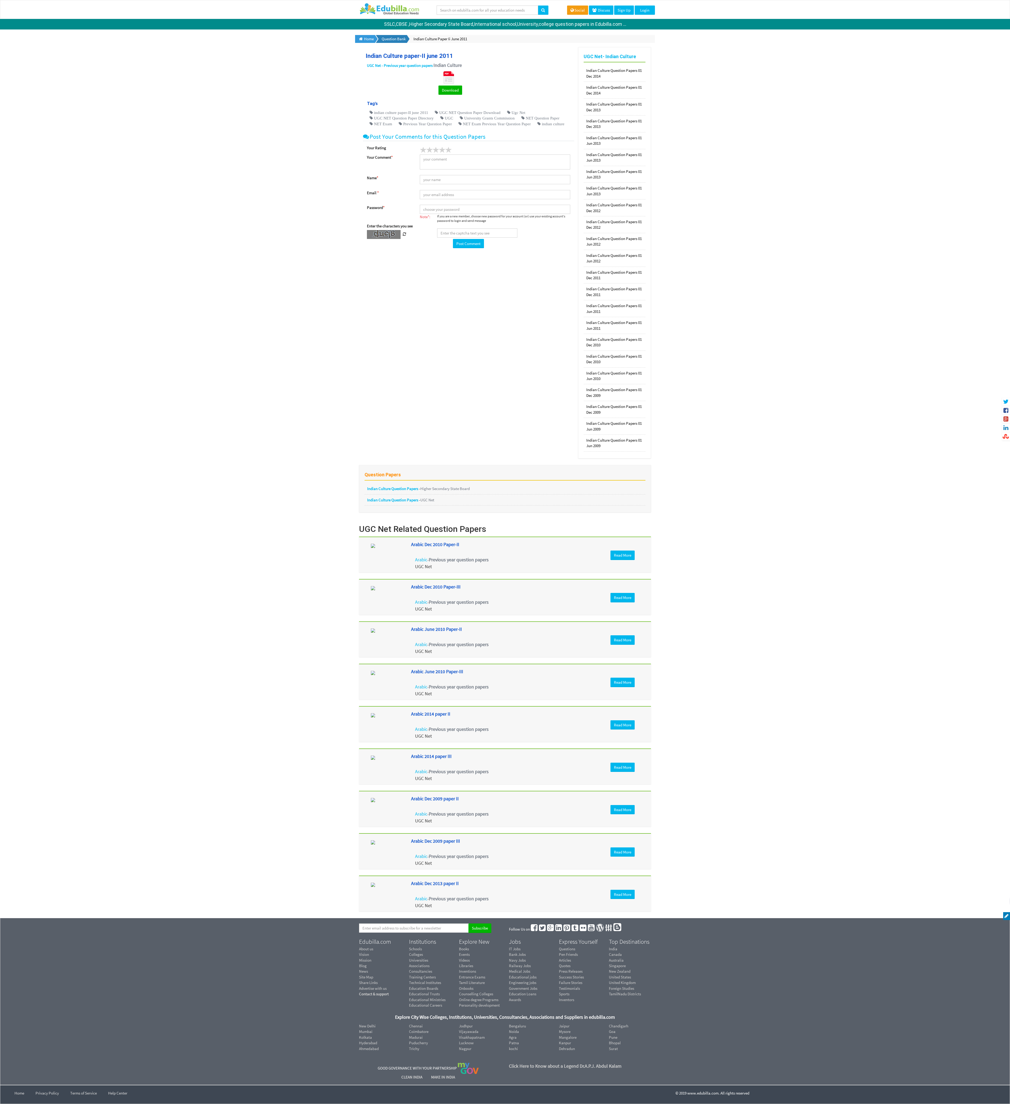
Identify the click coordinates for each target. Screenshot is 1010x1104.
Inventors (566, 999)
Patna (514, 1042)
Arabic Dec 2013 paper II (435, 883)
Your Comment (380, 157)
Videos (464, 960)
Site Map (366, 977)
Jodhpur (466, 1025)
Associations (419, 965)
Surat (613, 1048)
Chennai (416, 1025)
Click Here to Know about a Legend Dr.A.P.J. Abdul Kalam (565, 1066)
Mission (365, 960)
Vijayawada (468, 1031)
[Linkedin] (559, 929)
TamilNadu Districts (625, 993)
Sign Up (624, 10)
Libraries (466, 965)
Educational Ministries (427, 999)
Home (19, 1093)
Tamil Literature (472, 982)
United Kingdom (622, 982)
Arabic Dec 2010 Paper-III (436, 587)
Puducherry (418, 1042)
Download (450, 90)
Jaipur (564, 1025)
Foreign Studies (621, 988)
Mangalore (568, 1037)
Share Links (368, 982)
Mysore (564, 1031)
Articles (565, 960)
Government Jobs (523, 988)
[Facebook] (534, 929)
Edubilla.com (375, 941)
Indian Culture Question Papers (393, 488)
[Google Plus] (550, 929)
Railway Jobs (520, 965)
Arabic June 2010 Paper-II (436, 629)
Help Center (117, 1093)
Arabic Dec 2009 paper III (435, 841)
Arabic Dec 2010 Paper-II (435, 544)
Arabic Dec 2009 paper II (435, 799)
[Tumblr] (575, 929)
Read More (622, 555)
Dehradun (567, 1048)
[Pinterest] (567, 929)
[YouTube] (591, 929)
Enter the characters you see (390, 225)
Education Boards (423, 988)
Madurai (416, 1037)
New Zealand (619, 971)
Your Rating (376, 147)
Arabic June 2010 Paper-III (437, 671)
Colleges (416, 954)
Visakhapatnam (472, 1037)
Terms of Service (83, 1093)
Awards (515, 999)
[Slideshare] (609, 929)
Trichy (414, 1048)
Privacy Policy (47, 1093)
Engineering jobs (522, 982)
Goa (612, 1031)
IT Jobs (515, 948)
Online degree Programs (478, 999)
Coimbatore (418, 1031)
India (613, 948)
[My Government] (468, 1068)
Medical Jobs (519, 971)
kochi (513, 1048)
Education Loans (522, 993)
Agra (513, 1037)
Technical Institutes (425, 982)
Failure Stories (570, 982)
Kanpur (565, 1042)
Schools (415, 948)
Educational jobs (523, 977)
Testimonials (569, 988)
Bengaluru (517, 1025)
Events (464, 954)
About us (366, 948)
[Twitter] (542, 929)
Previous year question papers (459, 560)
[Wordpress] (600, 929)
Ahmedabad (369, 1048)
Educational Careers (425, 1005)
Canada (615, 954)
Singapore (617, 965)
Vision (364, 954)
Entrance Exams (472, 977)
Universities (418, 960)
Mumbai (365, 1031)
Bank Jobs (517, 954)
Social (579, 10)
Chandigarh (618, 1025)
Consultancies (420, 971)
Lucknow (466, 1042)
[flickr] (583, 929)
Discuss (603, 10)
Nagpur (465, 1048)
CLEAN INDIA (412, 1077)
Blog (363, 965)
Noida (514, 1031)
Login (644, 10)
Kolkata (365, 1037)
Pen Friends (568, 954)
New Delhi (367, 1025)
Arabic (421, 560)
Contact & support (374, 993)
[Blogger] (617, 929)
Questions (567, 948)
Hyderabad (368, 1042)
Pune (613, 1037)
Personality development (479, 1005)
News (363, 971)
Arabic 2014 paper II (430, 714)
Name (372, 177)
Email (373, 192)
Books (464, 948)
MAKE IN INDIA (443, 1077)
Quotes (564, 965)
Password (376, 207)
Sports (564, 993)
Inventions (467, 971)
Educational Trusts (424, 993)
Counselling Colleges (476, 993)
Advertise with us (373, 988)
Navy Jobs (517, 960)
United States (620, 977)
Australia (616, 960)
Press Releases (571, 971)
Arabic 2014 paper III (431, 756)
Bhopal (615, 1042)
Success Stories (571, 977)
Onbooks (466, 988)
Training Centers (422, 977)
